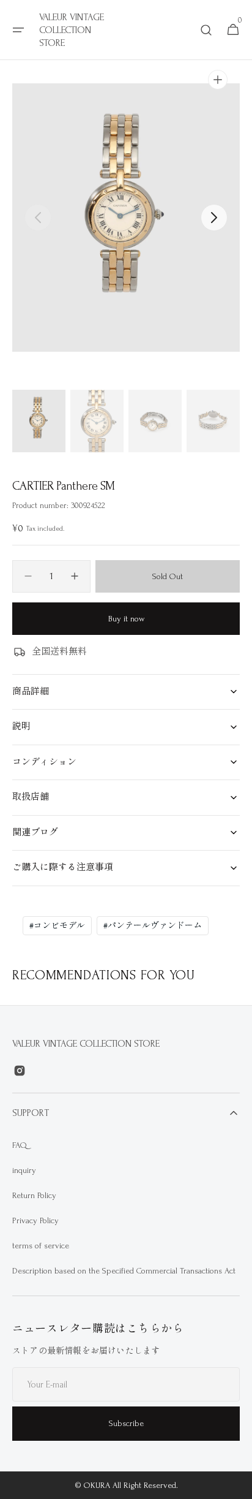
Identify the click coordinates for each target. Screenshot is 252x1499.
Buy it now (126, 618)
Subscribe (126, 1423)
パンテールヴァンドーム (152, 925)
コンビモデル (57, 925)
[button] (18, 30)
